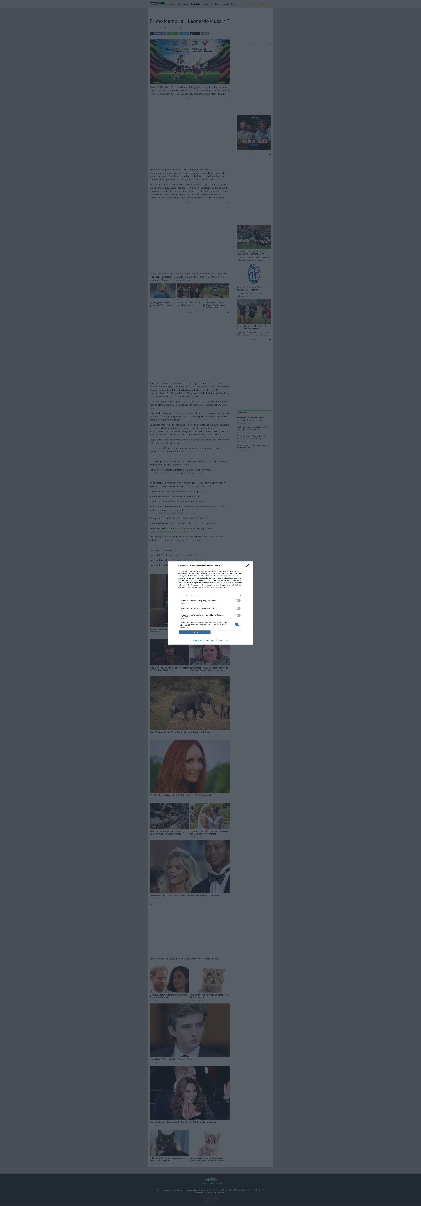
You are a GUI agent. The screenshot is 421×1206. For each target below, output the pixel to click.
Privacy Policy (223, 640)
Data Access (210, 640)
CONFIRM (195, 632)
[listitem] (210, 596)
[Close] (248, 566)
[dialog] (210, 603)
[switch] (238, 600)
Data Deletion (198, 640)
